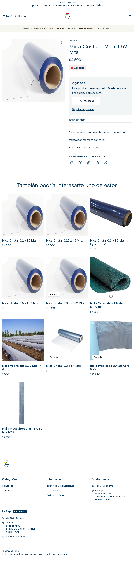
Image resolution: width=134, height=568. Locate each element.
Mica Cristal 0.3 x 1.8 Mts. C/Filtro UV (107, 242)
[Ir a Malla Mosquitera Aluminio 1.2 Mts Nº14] (23, 403)
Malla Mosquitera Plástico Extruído (108, 305)
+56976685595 (104, 485)
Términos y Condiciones (60, 485)
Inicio (26, 28)
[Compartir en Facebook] (72, 163)
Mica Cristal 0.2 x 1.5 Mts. (19, 240)
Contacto (7, 485)
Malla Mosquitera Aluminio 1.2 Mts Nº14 (22, 430)
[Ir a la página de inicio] (67, 16)
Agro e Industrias (43, 28)
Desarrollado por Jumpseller (52, 554)
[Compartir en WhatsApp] (89, 163)
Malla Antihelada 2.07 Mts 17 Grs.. (21, 367)
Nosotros (7, 490)
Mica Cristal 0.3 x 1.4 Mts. (63, 366)
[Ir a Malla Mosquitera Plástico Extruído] (111, 278)
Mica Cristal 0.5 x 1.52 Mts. (20, 303)
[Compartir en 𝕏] (80, 163)
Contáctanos (88, 100)
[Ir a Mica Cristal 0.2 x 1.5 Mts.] (23, 215)
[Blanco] (111, 296)
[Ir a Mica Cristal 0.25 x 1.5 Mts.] (67, 215)
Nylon (60, 28)
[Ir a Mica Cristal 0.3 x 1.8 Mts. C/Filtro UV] (111, 215)
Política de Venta (56, 495)
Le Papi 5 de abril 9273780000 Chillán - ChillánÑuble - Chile (110, 495)
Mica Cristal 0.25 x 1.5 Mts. (64, 240)
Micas (71, 28)
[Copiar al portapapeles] (106, 163)
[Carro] (130, 16)
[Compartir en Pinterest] (97, 163)
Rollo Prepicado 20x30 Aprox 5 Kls (110, 367)
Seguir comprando (83, 109)
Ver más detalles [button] (15, 536)
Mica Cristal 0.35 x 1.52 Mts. (65, 303)
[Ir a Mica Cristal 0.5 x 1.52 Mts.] (23, 278)
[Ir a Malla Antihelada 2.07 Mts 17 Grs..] (23, 340)
